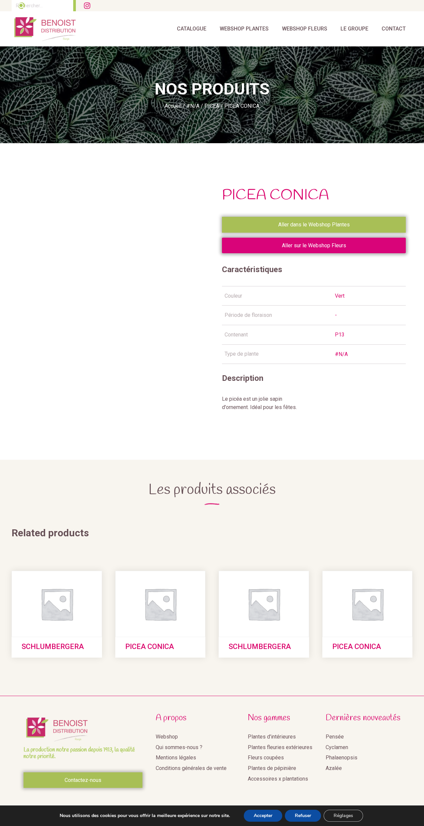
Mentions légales (176, 757)
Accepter (263, 815)
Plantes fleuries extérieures (280, 747)
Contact (394, 29)
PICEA (211, 106)
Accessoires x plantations (278, 779)
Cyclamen (337, 747)
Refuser (303, 815)
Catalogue (191, 29)
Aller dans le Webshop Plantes (314, 224)
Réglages (343, 815)
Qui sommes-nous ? (179, 747)
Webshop (167, 737)
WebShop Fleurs (304, 29)
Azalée (334, 768)
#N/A (192, 106)
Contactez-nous (83, 780)
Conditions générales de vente (191, 768)
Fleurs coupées (266, 757)
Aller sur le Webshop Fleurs (314, 245)
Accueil (173, 106)
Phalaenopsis (341, 757)
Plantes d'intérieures (272, 737)
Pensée (335, 737)
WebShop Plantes (244, 29)
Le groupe (354, 29)
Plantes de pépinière (272, 768)
